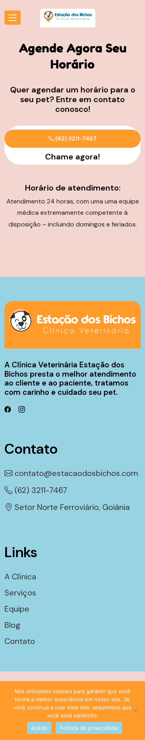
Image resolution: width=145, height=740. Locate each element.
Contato (19, 641)
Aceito (39, 728)
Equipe (16, 609)
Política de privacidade (89, 728)
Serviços (20, 592)
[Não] (135, 710)
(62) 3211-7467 (75, 138)
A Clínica (20, 576)
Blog (12, 625)
